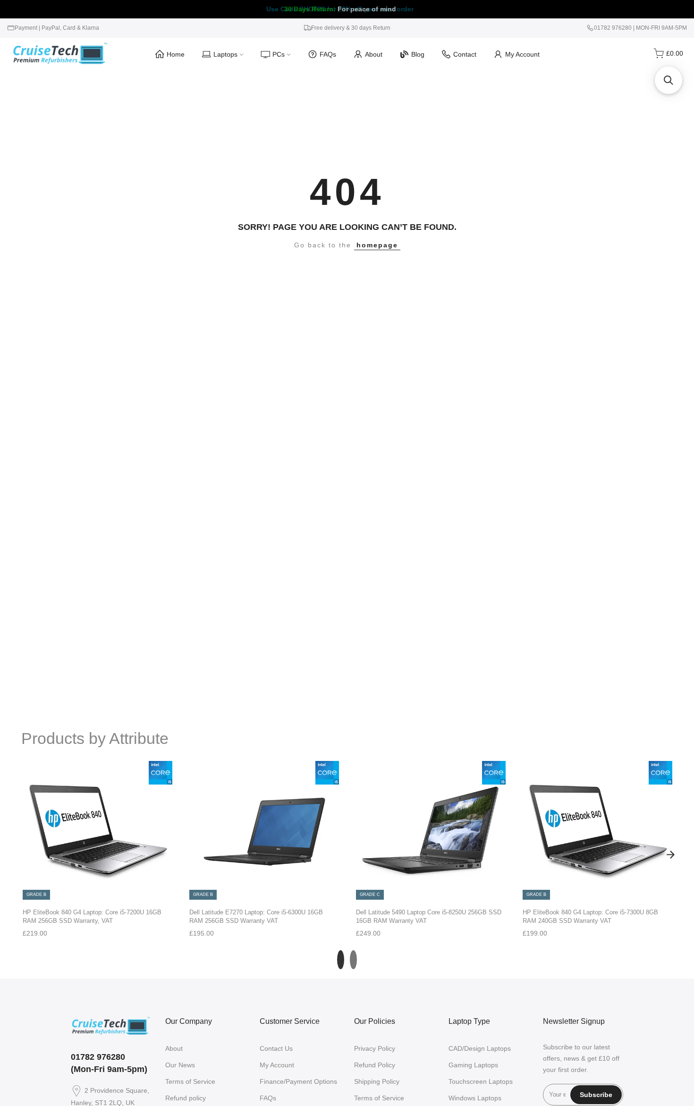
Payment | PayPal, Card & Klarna (57, 28)
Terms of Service (190, 1081)
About (373, 54)
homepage (377, 245)
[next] (670, 854)
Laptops (225, 54)
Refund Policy (374, 1065)
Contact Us (276, 1048)
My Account (522, 54)
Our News (180, 1065)
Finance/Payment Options (298, 1081)
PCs (278, 54)
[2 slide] (353, 959)
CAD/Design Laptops (480, 1048)
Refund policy (185, 1098)
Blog (417, 54)
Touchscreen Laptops (481, 1081)
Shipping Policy (376, 1081)
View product (97, 891)
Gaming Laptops (473, 1065)
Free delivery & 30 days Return (350, 28)
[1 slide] (340, 959)
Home (176, 54)
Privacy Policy (374, 1048)
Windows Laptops (475, 1098)
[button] (668, 80)
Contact (464, 54)
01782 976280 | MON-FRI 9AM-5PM (640, 28)
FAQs (328, 54)
